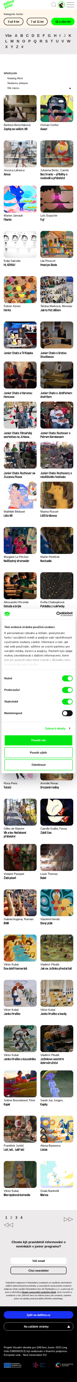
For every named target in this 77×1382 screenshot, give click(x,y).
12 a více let (62, 21)
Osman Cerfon (49, 125)
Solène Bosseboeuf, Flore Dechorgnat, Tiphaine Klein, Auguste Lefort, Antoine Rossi (19, 1101)
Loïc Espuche (48, 215)
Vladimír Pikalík (49, 964)
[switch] (67, 690)
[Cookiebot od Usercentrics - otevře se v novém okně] (56, 614)
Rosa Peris (10, 783)
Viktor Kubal (11, 964)
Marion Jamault (13, 215)
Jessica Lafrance (14, 170)
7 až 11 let (37, 21)
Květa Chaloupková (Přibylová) (52, 602)
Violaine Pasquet (14, 873)
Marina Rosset (49, 511)
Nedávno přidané (17, 83)
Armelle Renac (49, 783)
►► (55, 1219)
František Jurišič (14, 1145)
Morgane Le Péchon (16, 556)
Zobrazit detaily (55, 728)
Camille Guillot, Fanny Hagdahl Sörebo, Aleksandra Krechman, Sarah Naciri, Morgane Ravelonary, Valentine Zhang (54, 829)
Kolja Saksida (12, 260)
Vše (8, 35)
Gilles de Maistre (14, 828)
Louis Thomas (49, 873)
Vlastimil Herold (49, 919)
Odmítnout (39, 764)
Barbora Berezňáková (17, 125)
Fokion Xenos (12, 306)
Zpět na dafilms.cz (38, 1315)
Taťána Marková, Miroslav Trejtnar (56, 306)
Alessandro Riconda (16, 602)
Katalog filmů (15, 78)
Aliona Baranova (50, 1145)
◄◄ (21, 1225)
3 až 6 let (13, 21)
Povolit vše (38, 740)
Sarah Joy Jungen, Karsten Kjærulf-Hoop (53, 1101)
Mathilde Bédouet (14, 511)
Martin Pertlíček (50, 556)
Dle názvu (13, 87)
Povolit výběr (38, 752)
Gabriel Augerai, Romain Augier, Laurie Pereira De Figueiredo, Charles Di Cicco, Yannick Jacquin (19, 919)
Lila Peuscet (47, 260)
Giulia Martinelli (49, 1190)
